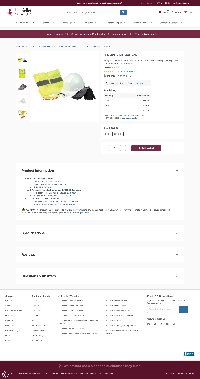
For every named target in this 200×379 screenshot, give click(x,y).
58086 (74, 201)
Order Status (36, 305)
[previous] (22, 51)
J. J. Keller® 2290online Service (70, 300)
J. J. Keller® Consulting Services (70, 310)
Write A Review (130, 71)
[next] (22, 123)
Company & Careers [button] (169, 22)
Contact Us (36, 300)
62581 (57, 181)
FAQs (34, 320)
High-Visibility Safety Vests (97, 46)
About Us (8, 305)
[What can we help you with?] (123, 12)
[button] (100, 34)
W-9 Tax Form (37, 341)
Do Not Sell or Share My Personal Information (33, 373)
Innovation (9, 315)
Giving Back (10, 320)
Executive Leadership (13, 310)
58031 (71, 204)
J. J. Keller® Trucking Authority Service (121, 325)
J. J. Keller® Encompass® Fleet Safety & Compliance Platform (78, 321)
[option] (22, 60)
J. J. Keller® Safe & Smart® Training (119, 310)
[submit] (183, 309)
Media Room (10, 325)
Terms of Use (83, 373)
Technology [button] (66, 22)
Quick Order (146, 3)
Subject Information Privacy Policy (64, 373)
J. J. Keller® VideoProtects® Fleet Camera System (122, 332)
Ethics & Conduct (96, 373)
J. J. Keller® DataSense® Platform (71, 315)
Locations (9, 336)
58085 (73, 193)
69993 (48, 187)
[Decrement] (106, 148)
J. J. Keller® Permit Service (116, 305)
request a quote (129, 118)
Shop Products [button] (22, 22)
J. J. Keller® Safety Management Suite (120, 315)
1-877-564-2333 (162, 3)
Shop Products (21, 46)
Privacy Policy (10, 373)
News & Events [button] (140, 22)
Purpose (8, 300)
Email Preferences (39, 325)
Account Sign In (38, 315)
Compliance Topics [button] (113, 22)
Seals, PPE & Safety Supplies (42, 46)
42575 (63, 184)
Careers (8, 341)
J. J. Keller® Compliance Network (71, 305)
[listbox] (22, 88)
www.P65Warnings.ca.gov (76, 213)
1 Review (118, 71)
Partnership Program (13, 331)
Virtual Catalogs (38, 336)
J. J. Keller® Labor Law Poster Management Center (77, 333)
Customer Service (181, 3)
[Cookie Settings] (5, 374)
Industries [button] (88, 22)
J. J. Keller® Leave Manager (116, 300)
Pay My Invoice (38, 331)
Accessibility (108, 373)
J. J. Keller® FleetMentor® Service (71, 328)
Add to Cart (148, 148)
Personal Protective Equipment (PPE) (70, 46)
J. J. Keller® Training (113, 320)
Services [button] (45, 22)
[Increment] (123, 148)
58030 (67, 196)
